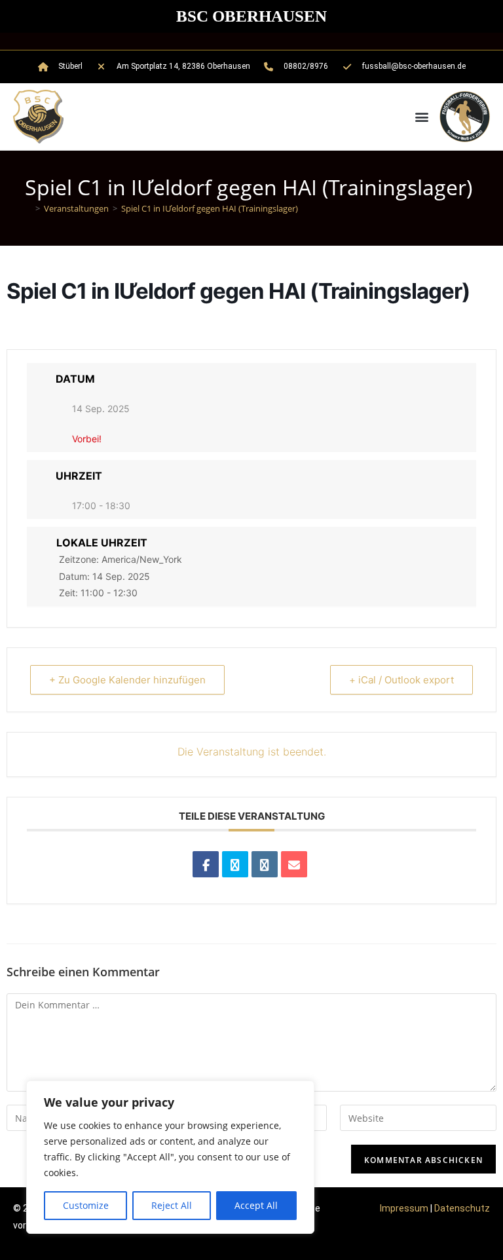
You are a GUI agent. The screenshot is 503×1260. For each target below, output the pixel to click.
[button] (422, 117)
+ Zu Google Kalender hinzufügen (127, 680)
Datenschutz (462, 1208)
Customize (86, 1205)
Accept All (256, 1205)
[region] (170, 1157)
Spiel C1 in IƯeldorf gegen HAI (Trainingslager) (209, 208)
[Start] (28, 208)
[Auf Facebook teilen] (206, 864)
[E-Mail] (294, 864)
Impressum (404, 1208)
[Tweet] (235, 864)
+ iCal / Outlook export (401, 680)
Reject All (171, 1205)
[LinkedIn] (265, 864)
